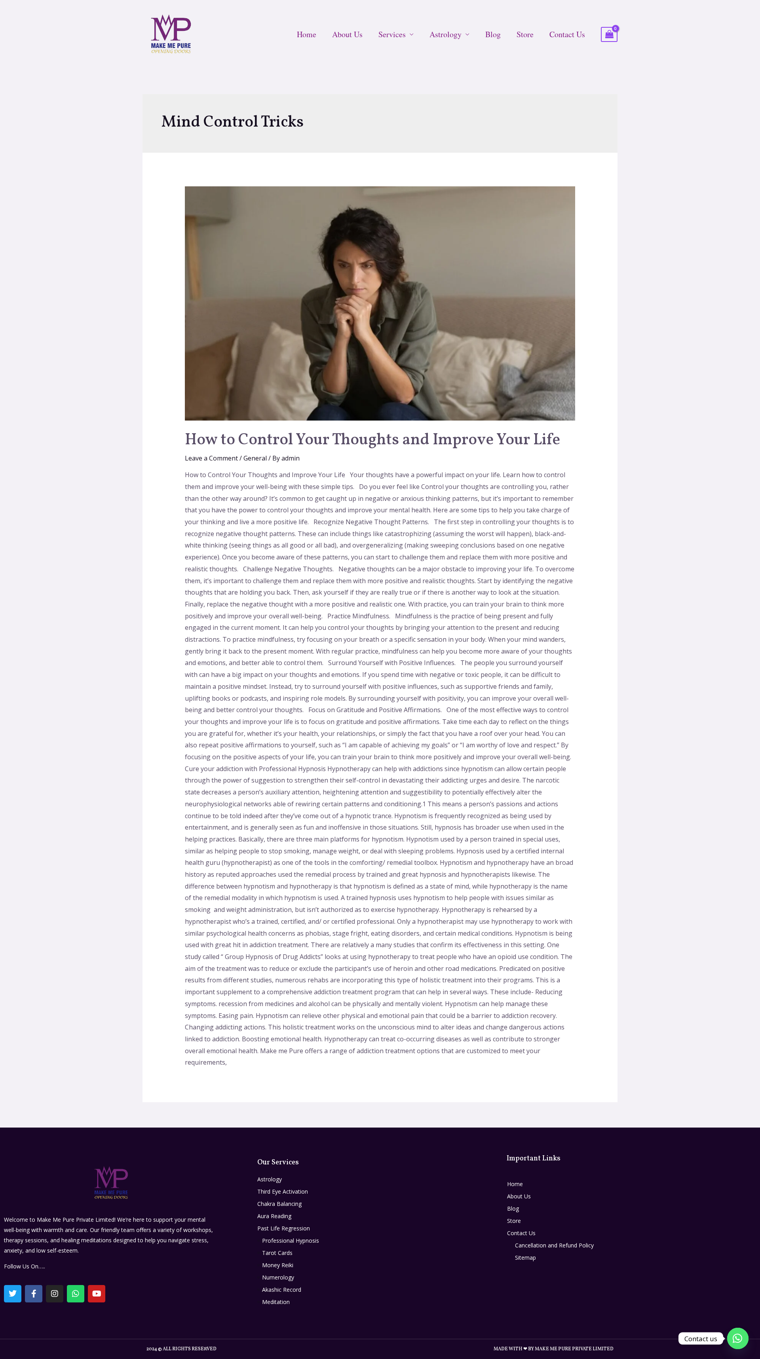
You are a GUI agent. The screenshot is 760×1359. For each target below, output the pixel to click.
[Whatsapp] (75, 1293)
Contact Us (567, 34)
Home (306, 34)
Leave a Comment (211, 458)
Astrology (445, 34)
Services (392, 34)
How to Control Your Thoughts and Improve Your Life (372, 440)
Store (525, 34)
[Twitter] (12, 1293)
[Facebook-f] (33, 1293)
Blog (493, 34)
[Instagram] (54, 1293)
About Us (347, 34)
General (255, 458)
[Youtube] (96, 1293)
